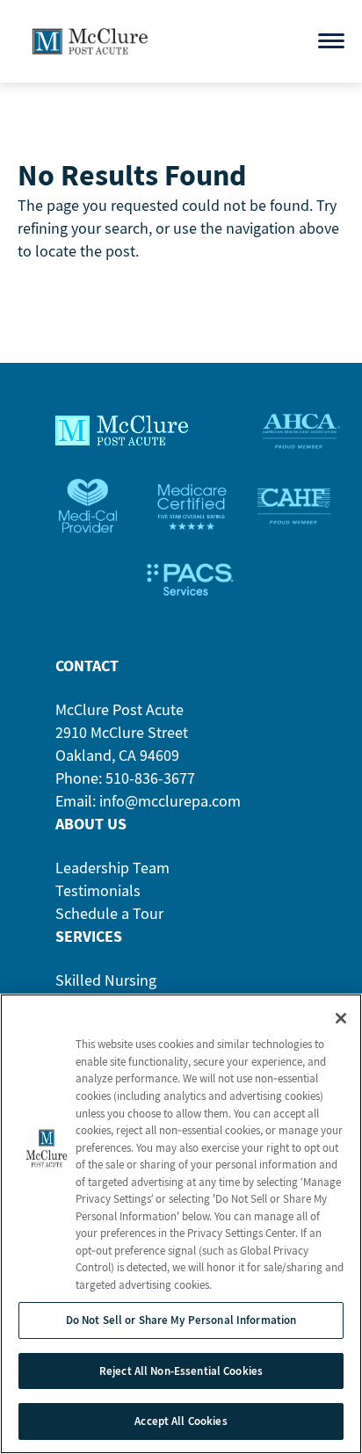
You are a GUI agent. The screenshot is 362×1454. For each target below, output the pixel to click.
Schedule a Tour (109, 913)
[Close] (341, 1018)
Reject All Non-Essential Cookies (181, 1371)
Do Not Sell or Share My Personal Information (181, 1320)
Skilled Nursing (105, 980)
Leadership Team (112, 867)
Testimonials (98, 890)
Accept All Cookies (180, 1421)
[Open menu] (331, 40)
